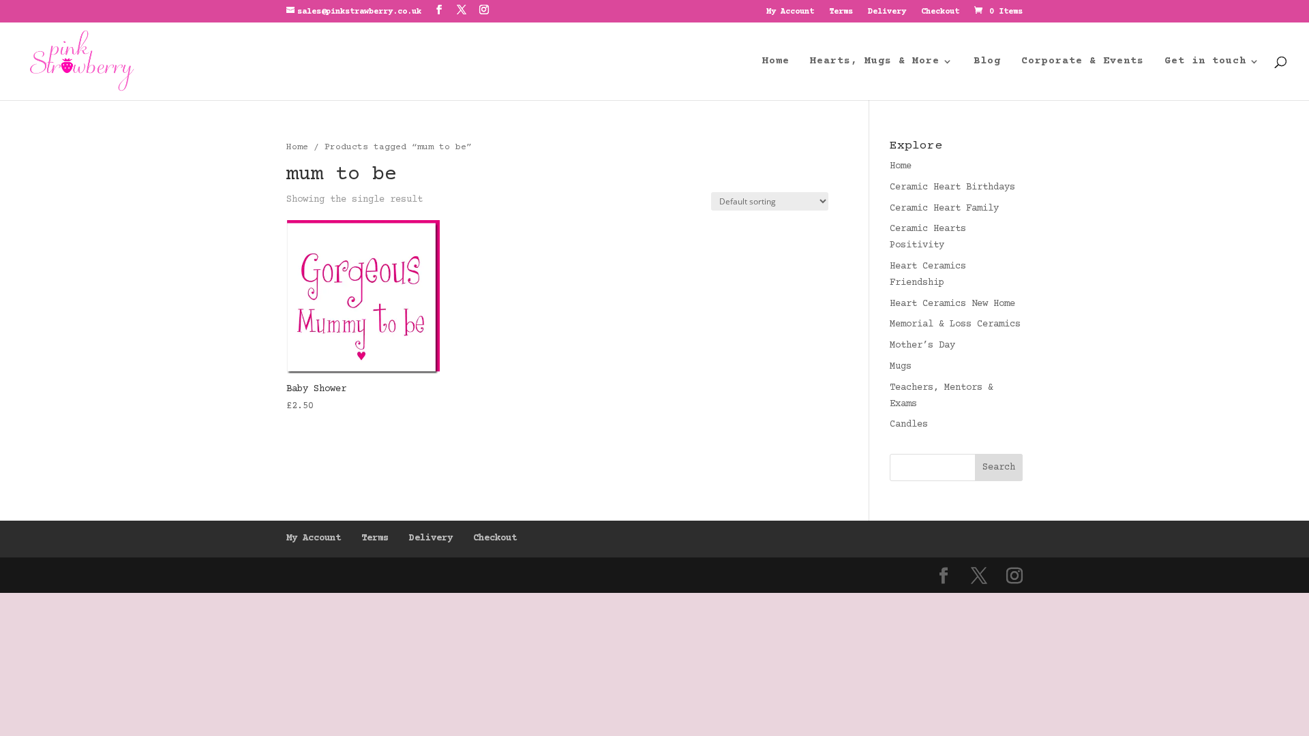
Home (775, 62)
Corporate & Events (1082, 62)
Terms (841, 12)
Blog (987, 62)
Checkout (940, 12)
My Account (790, 12)
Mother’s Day (922, 345)
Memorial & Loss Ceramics (955, 324)
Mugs (901, 366)
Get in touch (1205, 62)
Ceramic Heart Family (944, 208)
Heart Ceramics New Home (952, 303)
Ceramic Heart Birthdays (952, 187)
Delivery (887, 12)
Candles (909, 424)
